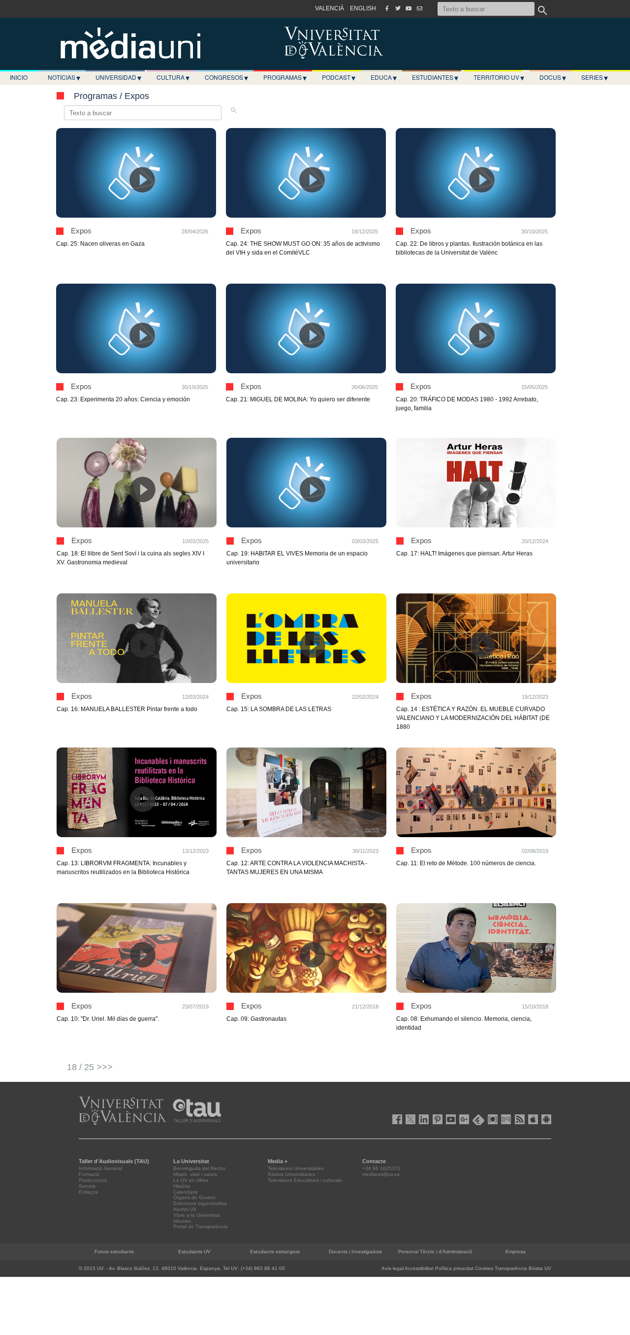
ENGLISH (363, 8)
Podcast (338, 77)
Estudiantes (435, 77)
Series (594, 77)
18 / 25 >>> (90, 1067)
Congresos (226, 77)
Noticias (64, 77)
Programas (285, 77)
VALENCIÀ (329, 8)
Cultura (173, 77)
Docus (552, 77)
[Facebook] (386, 8)
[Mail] (419, 8)
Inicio (19, 77)
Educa (384, 77)
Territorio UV (498, 77)
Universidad (118, 77)
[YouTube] (408, 8)
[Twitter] (397, 8)
